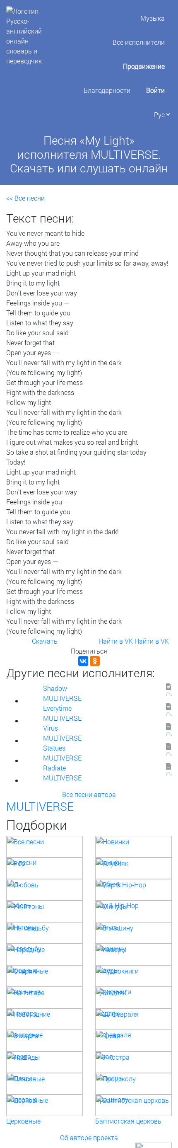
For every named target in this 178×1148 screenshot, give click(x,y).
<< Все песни (25, 198)
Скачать (45, 641)
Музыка (152, 18)
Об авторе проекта (89, 1137)
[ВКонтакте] (83, 661)
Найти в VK (116, 641)
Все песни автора (89, 794)
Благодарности (107, 90)
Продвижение (144, 66)
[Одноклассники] (95, 661)
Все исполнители (139, 42)
